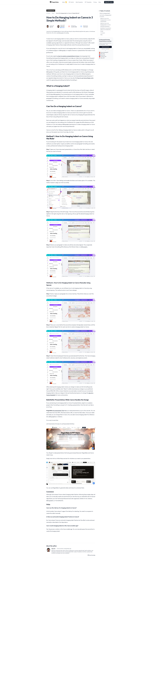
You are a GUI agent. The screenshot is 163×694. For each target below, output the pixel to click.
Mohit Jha (62, 26)
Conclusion (102, 33)
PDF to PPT (102, 53)
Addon (63, 2)
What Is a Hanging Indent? (105, 13)
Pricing (95, 2)
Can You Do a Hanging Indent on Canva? (105, 16)
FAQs (101, 34)
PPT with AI (71, 2)
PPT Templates (88, 2)
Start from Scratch (105, 46)
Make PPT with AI (109, 2)
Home (49, 13)
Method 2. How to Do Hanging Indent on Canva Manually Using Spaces (105, 25)
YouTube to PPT (103, 56)
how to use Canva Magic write (85, 78)
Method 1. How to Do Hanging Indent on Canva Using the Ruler (105, 20)
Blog (100, 2)
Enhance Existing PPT (103, 52)
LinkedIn (63, 27)
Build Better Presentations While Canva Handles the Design (105, 30)
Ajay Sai (51, 26)
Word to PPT (102, 55)
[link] (67, 13)
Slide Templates (79, 2)
